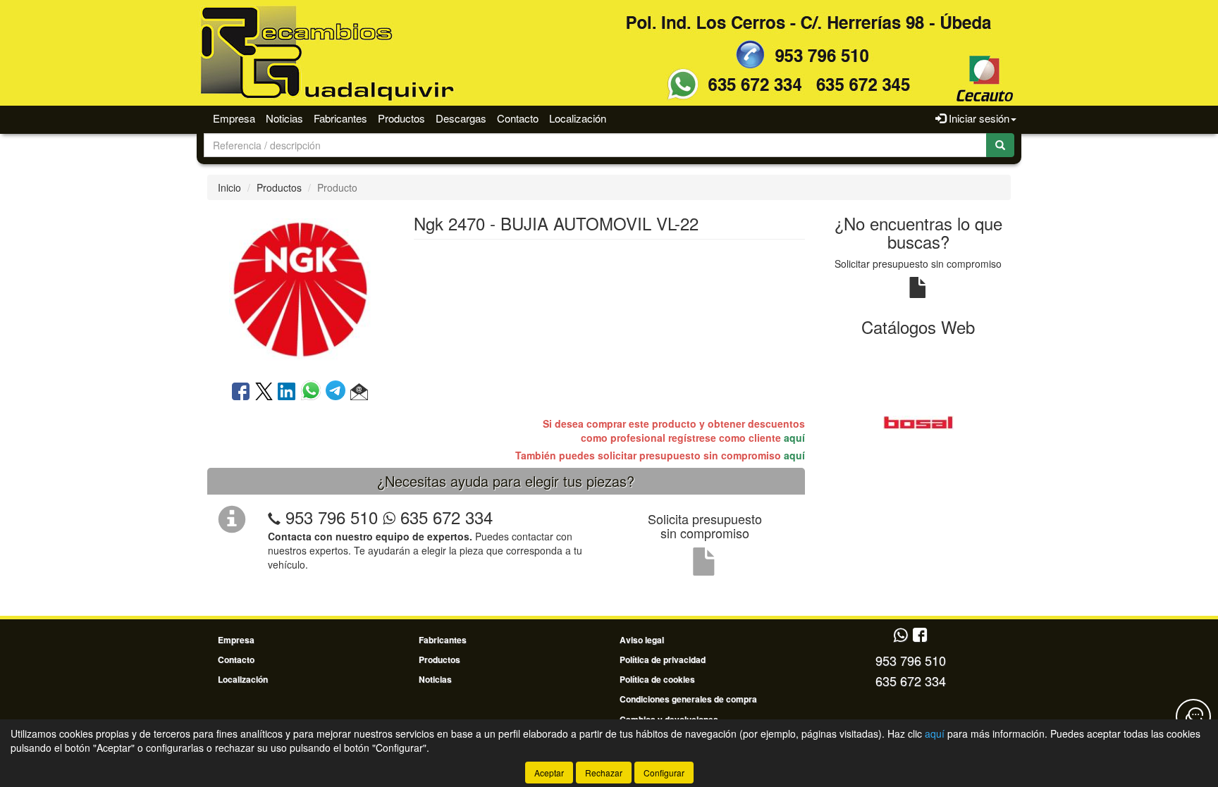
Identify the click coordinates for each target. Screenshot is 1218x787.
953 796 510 (331, 516)
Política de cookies (657, 679)
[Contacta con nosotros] (1193, 716)
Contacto (518, 118)
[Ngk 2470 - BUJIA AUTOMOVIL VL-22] (299, 289)
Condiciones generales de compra (688, 699)
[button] (359, 392)
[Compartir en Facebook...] (240, 392)
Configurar (664, 773)
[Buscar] (1000, 145)
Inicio (229, 187)
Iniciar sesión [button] (977, 118)
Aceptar (549, 773)
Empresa (234, 118)
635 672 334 (444, 516)
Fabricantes (340, 118)
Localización (577, 118)
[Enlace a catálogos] (918, 421)
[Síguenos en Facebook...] (920, 636)
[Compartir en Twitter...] (264, 392)
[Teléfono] (274, 516)
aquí (794, 437)
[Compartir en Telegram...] (338, 392)
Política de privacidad (663, 659)
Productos (401, 118)
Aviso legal (642, 639)
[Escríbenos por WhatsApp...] (900, 636)
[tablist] (918, 421)
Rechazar (603, 773)
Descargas (461, 118)
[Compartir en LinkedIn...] (287, 392)
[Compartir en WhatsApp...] (313, 392)
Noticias (284, 118)
